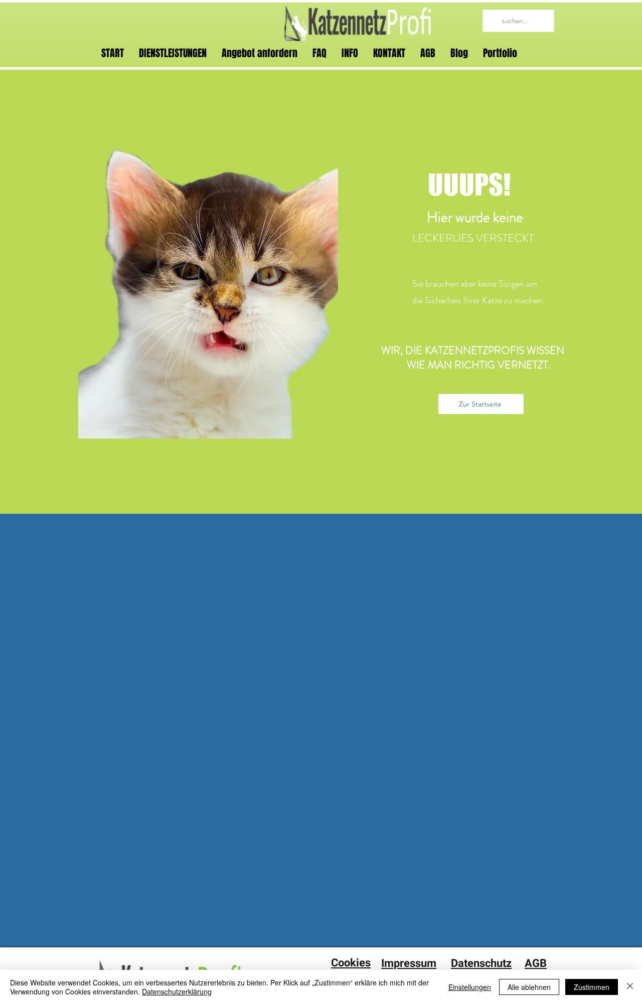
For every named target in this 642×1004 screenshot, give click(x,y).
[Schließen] (630, 987)
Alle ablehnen (529, 987)
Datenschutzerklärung (177, 991)
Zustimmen (591, 987)
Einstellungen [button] (469, 987)
